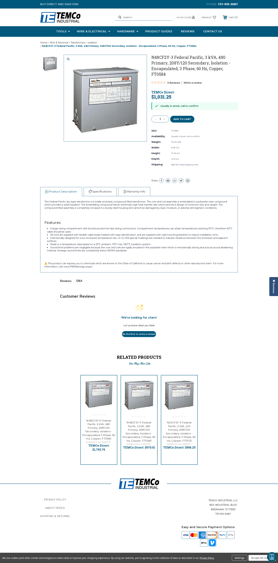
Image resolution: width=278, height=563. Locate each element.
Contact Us (212, 31)
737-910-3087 (228, 4)
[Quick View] (110, 382)
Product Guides (158, 31)
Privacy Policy (55, 499)
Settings (240, 558)
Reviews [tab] (65, 281)
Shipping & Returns (55, 516)
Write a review (193, 82)
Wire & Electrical (92, 31)
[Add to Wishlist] (110, 390)
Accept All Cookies (262, 558)
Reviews (188, 31)
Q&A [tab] (79, 281)
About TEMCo (55, 508)
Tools (61, 31)
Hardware (126, 31)
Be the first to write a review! (139, 334)
